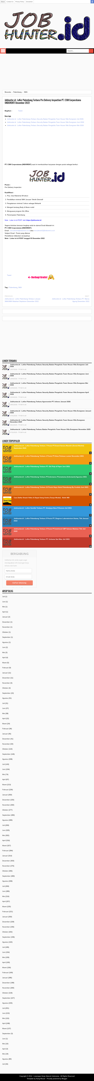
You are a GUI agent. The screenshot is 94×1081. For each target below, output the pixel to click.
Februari (5, 668)
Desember (6, 622)
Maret (4, 663)
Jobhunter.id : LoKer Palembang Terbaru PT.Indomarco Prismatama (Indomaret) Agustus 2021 (50, 477)
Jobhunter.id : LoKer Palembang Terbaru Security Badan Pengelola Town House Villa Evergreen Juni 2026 (45, 122)
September (6, 637)
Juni (3, 602)
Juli (3, 596)
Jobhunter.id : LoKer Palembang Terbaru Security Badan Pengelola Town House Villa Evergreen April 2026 (49, 393)
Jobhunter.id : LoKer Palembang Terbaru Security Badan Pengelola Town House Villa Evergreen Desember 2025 (47, 421)
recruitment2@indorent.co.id (44, 230)
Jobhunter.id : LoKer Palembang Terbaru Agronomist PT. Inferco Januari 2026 (40, 402)
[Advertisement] (47, 72)
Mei (3, 607)
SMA (20, 287)
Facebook (92, 1)
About (3, 2)
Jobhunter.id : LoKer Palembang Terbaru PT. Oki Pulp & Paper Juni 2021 (42, 466)
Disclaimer (29, 2)
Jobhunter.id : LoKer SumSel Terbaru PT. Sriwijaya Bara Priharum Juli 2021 (43, 508)
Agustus (5, 642)
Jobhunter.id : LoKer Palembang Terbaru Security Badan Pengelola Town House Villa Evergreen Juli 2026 (45, 119)
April (4, 612)
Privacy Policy (19, 2)
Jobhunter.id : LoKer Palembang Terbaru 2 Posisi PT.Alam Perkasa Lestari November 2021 (49, 456)
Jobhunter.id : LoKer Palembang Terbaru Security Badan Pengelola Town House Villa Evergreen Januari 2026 (50, 412)
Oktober (5, 632)
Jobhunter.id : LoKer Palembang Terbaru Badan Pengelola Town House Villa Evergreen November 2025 (50, 429)
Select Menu (3, 51)
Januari (5, 617)
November (6, 627)
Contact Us (10, 2)
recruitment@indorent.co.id (20, 230)
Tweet (20, 111)
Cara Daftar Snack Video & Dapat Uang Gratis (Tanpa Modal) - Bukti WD (41, 498)
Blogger (64, 1079)
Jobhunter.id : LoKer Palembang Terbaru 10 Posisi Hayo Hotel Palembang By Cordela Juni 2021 (51, 487)
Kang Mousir (40, 1079)
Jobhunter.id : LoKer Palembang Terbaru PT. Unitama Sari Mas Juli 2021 (42, 539)
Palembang (13, 287)
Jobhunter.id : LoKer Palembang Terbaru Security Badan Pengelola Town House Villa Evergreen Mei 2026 (45, 125)
